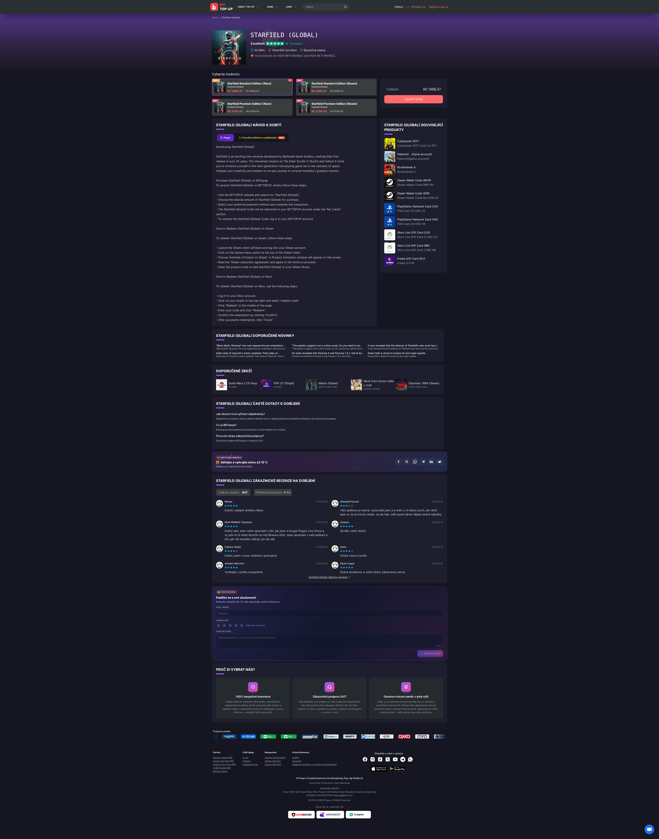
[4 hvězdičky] (236, 625)
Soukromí (296, 761)
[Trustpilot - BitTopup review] (358, 814)
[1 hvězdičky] (218, 625)
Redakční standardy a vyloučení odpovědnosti (314, 764)
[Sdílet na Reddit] (439, 461)
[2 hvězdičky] (224, 625)
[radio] (226, 506)
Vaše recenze (223, 631)
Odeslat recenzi (432, 653)
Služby (295, 757)
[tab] (225, 137)
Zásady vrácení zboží (275, 757)
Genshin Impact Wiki (223, 757)
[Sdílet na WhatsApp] (415, 461)
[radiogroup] (231, 506)
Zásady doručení (273, 761)
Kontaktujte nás (250, 764)
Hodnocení (222, 620)
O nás (245, 757)
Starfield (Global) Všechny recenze (328, 577)
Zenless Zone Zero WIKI (224, 764)
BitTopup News (220, 771)
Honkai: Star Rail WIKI (223, 761)
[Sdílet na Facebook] (398, 461)
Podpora (247, 761)
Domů (215, 17)
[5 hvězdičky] (241, 625)
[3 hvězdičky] (230, 625)
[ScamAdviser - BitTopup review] (301, 814)
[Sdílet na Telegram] (423, 461)
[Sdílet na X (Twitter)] (406, 461)
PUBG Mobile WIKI (222, 768)
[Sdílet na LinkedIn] (431, 461)
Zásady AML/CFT (273, 764)
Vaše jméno (222, 607)
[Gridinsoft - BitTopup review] (330, 814)
